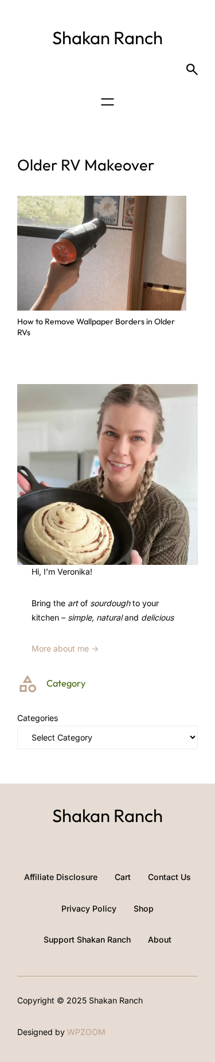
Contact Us (169, 877)
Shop (144, 908)
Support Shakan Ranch (87, 939)
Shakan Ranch (107, 37)
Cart (123, 877)
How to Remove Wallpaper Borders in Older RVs (96, 326)
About (159, 939)
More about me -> (65, 648)
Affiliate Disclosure (60, 877)
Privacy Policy (88, 908)
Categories (37, 718)
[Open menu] (107, 101)
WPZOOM (86, 1032)
